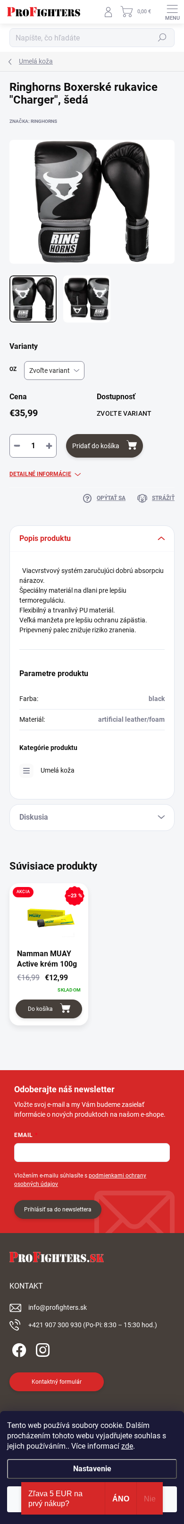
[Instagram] (41, 1348)
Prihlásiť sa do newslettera (58, 1209)
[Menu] (172, 12)
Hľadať (162, 37)
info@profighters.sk (57, 1307)
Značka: (33, 121)
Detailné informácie (40, 474)
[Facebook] (17, 1348)
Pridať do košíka (95, 446)
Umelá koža (58, 770)
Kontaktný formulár (57, 1382)
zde (127, 1446)
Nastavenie (92, 1468)
